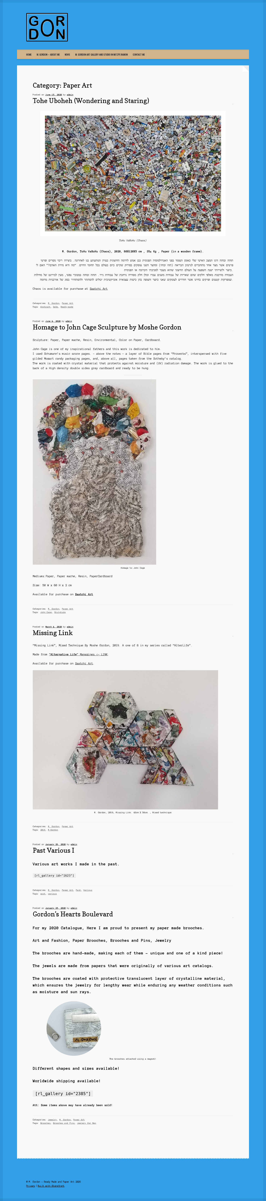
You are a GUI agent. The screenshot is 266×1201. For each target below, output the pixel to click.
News (67, 54)
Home (28, 54)
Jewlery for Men (86, 1123)
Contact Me (139, 54)
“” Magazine (71, 654)
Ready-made (67, 307)
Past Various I (53, 850)
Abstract (45, 307)
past (42, 894)
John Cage (46, 612)
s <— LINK (100, 654)
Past (78, 890)
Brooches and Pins (64, 1123)
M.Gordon (53, 830)
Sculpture (60, 612)
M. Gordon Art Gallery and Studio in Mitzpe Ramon (101, 54)
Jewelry (52, 1120)
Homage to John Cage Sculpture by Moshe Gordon (107, 327)
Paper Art (67, 303)
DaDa (55, 307)
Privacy (30, 1186)
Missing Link (53, 633)
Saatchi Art (99, 288)
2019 (42, 830)
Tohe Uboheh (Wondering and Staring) (91, 100)
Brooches (45, 1123)
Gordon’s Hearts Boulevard (73, 914)
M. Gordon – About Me (48, 54)
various (52, 894)
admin (70, 95)
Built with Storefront (51, 1186)
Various (87, 890)
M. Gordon (53, 303)
